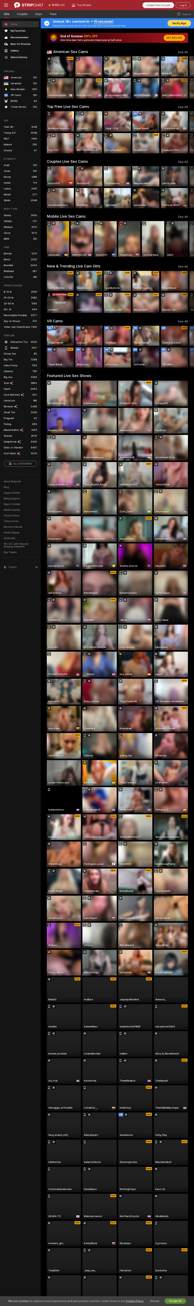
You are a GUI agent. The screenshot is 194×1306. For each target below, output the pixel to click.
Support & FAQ (12, 493)
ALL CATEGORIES (22, 463)
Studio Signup (11, 532)
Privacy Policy (11, 515)
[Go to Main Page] (28, 5)
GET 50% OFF (174, 38)
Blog (6, 487)
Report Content (12, 504)
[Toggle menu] (6, 5)
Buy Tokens (10, 552)
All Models (9, 538)
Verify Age (179, 23)
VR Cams (55, 321)
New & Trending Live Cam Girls (73, 266)
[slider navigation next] (186, 77)
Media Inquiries (12, 510)
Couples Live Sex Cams (67, 161)
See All (183, 52)
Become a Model (13, 527)
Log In (183, 5)
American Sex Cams (70, 51)
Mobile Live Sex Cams (66, 216)
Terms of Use (11, 521)
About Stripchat (12, 481)
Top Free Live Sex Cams (68, 106)
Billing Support (12, 498)
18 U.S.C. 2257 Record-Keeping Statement (16, 545)
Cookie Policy (134, 1301)
